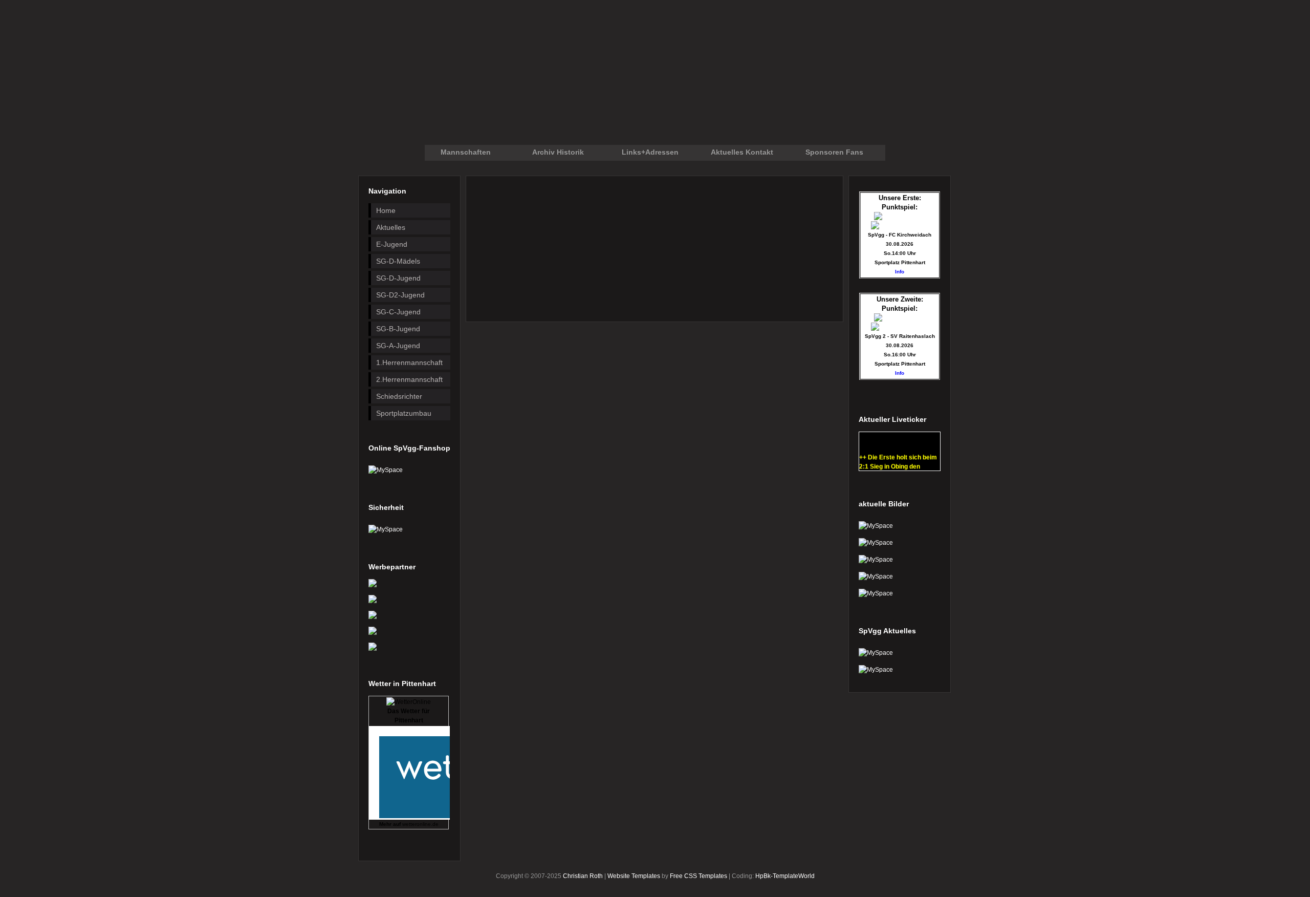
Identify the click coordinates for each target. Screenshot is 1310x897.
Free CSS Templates (698, 876)
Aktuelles (390, 227)
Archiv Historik (558, 152)
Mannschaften (466, 152)
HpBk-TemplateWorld (785, 876)
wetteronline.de (420, 824)
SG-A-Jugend (398, 345)
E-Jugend (391, 244)
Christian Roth (583, 876)
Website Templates (633, 876)
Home (386, 210)
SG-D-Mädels (398, 261)
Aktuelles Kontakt (742, 152)
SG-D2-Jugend (400, 295)
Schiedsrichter (399, 396)
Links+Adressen (650, 152)
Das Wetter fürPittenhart (408, 716)
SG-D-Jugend (398, 278)
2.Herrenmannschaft (409, 379)
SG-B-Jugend (398, 329)
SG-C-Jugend (398, 312)
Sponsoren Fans (834, 152)
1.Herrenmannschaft (409, 362)
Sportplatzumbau (403, 413)
